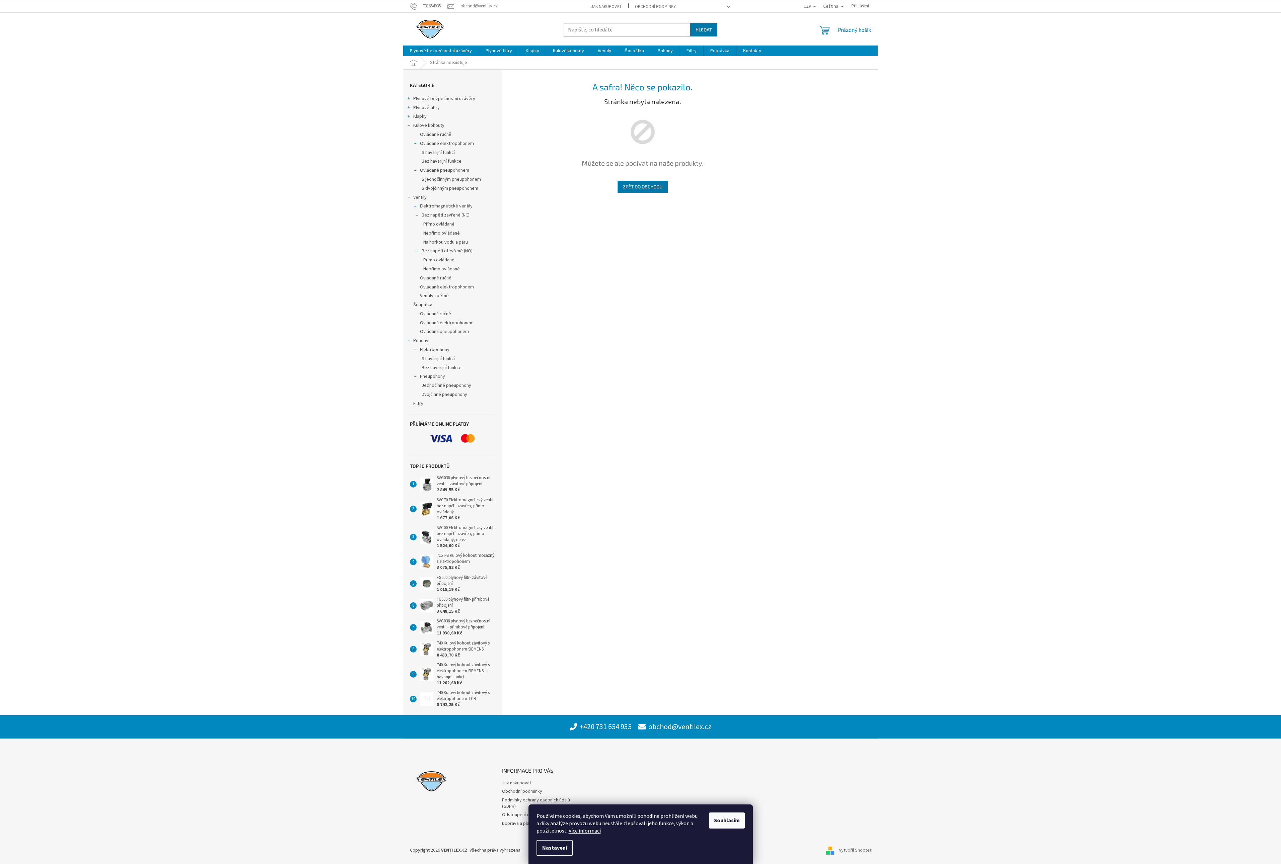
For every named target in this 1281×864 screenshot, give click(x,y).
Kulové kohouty (428, 125)
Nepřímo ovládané (441, 233)
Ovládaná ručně (435, 314)
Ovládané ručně (435, 134)
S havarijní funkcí (438, 152)
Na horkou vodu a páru (445, 242)
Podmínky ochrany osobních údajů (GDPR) (536, 803)
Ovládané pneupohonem (444, 170)
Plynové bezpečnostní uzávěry (444, 98)
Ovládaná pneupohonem (444, 331)
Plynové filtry (426, 107)
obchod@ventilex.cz (679, 727)
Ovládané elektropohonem (447, 143)
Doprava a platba (519, 823)
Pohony (420, 340)
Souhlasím (727, 820)
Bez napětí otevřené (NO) (447, 251)
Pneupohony (432, 376)
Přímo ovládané (438, 224)
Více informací (585, 831)
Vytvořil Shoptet (855, 850)
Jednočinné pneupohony (446, 385)
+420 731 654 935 (606, 727)
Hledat (704, 29)
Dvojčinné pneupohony (444, 394)
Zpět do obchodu (642, 186)
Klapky (420, 116)
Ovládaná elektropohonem (447, 323)
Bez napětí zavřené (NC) (446, 215)
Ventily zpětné (434, 295)
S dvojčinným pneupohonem (450, 188)
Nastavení (554, 848)
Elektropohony (434, 349)
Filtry (418, 403)
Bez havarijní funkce (441, 161)
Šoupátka (422, 304)
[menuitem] (441, 51)
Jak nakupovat (606, 7)
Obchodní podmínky (655, 7)
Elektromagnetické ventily (446, 206)
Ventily (420, 197)
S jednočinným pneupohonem (451, 179)
